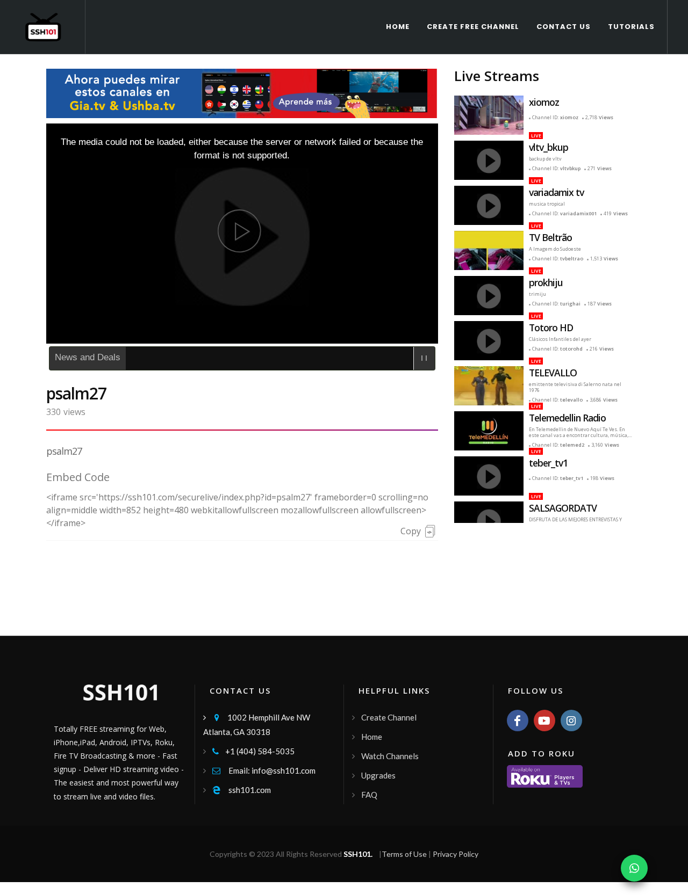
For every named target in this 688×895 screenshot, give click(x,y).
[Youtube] (544, 720)
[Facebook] (517, 720)
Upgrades (378, 775)
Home (371, 736)
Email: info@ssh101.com (264, 770)
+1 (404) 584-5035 (253, 751)
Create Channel (389, 717)
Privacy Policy (455, 853)
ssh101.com (241, 790)
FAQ (369, 794)
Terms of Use (404, 853)
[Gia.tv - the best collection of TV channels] (242, 92)
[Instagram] (571, 720)
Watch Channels (390, 756)
